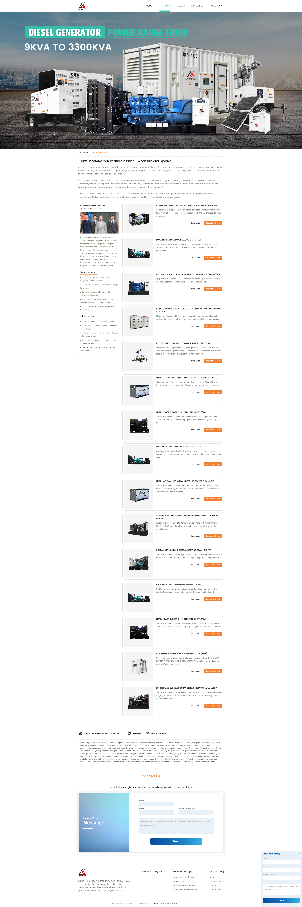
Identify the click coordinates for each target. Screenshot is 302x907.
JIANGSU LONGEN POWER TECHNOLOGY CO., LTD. (170, 903)
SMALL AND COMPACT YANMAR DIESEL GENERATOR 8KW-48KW (185, 377)
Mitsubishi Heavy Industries (185, 889)
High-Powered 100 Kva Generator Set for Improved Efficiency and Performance (97, 301)
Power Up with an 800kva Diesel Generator (99, 321)
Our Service (215, 889)
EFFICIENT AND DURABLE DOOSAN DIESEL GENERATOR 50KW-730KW (186, 688)
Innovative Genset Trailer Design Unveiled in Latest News (98, 308)
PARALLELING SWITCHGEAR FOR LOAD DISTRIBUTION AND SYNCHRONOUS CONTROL (189, 310)
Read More (195, 223)
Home (149, 5)
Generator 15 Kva (181, 881)
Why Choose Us (217, 881)
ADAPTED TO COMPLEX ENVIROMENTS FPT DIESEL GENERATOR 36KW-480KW (187, 517)
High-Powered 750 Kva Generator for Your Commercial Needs (98, 342)
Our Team (214, 885)
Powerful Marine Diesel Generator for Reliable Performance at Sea (99, 335)
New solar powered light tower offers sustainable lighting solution (95, 294)
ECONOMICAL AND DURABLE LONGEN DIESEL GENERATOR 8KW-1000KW (188, 274)
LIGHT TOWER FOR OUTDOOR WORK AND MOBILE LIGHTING (183, 343)
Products (165, 5)
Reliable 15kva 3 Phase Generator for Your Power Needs (97, 349)
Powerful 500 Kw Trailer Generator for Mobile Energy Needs (99, 327)
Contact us (197, 5)
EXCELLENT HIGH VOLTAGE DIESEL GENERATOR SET (178, 239)
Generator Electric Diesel (184, 877)
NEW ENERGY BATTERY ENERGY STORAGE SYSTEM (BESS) (181, 653)
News (180, 5)
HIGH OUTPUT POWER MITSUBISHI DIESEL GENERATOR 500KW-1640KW (187, 205)
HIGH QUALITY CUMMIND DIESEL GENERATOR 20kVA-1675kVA (183, 550)
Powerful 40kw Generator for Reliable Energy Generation (99, 286)
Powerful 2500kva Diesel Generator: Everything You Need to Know (95, 279)
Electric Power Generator (184, 885)
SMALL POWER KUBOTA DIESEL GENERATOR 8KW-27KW (181, 412)
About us (215, 5)
